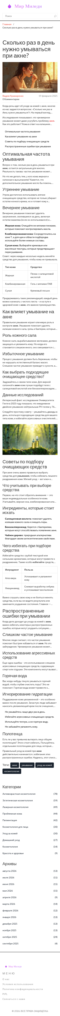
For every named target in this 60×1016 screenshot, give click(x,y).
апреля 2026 (30, 897)
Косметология (30, 846)
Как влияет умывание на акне (21, 136)
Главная (7, 24)
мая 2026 (30, 890)
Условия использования (17, 984)
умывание (27, 765)
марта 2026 (30, 903)
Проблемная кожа (30, 813)
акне (51, 120)
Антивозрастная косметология (30, 793)
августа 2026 (30, 870)
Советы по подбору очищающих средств (27, 141)
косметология (11, 771)
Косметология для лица (30, 826)
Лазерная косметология (30, 807)
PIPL (5, 994)
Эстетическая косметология (30, 800)
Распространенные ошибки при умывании (28, 146)
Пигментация (30, 820)
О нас (6, 979)
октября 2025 (30, 936)
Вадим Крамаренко (13, 95)
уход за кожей (44, 765)
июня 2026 (30, 884)
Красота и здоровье (30, 853)
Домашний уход (30, 840)
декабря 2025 (30, 923)
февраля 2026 (30, 910)
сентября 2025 (30, 943)
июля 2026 (30, 877)
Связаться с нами (13, 999)
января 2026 (30, 917)
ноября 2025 (30, 930)
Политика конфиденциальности (22, 989)
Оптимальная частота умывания (22, 131)
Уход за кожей (30, 833)
